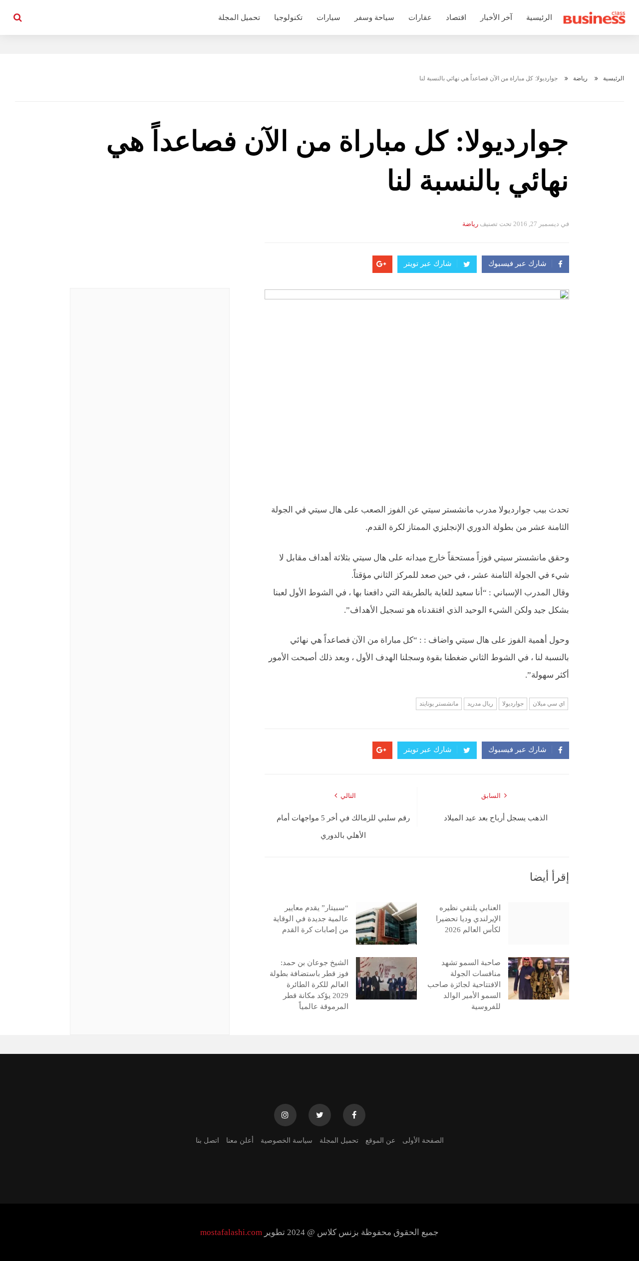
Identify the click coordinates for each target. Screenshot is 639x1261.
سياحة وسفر (374, 17)
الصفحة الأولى (423, 1140)
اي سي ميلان (549, 703)
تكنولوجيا (288, 17)
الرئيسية (539, 17)
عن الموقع (380, 1140)
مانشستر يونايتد (438, 703)
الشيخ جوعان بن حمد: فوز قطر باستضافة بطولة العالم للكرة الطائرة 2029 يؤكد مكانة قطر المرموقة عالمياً (309, 984)
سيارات (328, 17)
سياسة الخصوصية (287, 1140)
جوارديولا (513, 703)
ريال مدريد (480, 703)
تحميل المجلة (239, 17)
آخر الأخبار (496, 17)
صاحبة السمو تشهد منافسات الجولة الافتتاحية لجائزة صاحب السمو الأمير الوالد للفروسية (464, 984)
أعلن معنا (240, 1140)
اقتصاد (456, 17)
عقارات (420, 17)
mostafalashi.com (231, 1232)
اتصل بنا (207, 1140)
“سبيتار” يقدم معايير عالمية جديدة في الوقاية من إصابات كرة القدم (310, 919)
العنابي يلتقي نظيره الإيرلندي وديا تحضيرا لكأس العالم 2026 (468, 919)
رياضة (580, 78)
